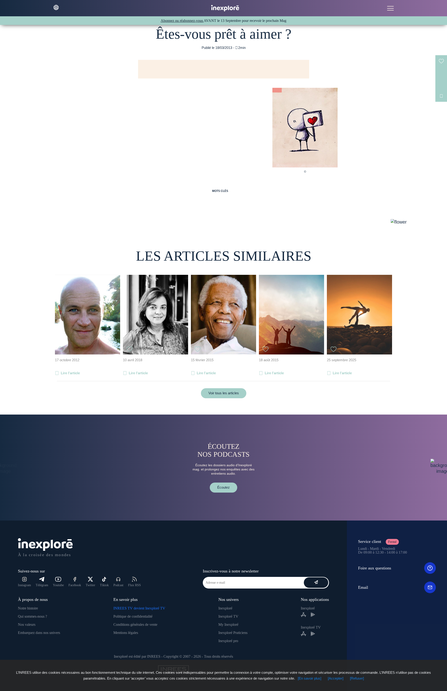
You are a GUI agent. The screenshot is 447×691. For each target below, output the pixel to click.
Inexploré (225, 608)
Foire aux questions (374, 568)
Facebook (74, 585)
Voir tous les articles (223, 393)
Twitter (90, 585)
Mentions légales (125, 633)
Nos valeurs (26, 624)
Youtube (58, 585)
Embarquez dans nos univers (39, 633)
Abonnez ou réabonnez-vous (182, 21)
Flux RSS (134, 585)
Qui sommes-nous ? (32, 616)
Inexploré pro (228, 641)
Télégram (42, 585)
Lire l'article (70, 373)
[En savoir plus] (309, 678)
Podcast (118, 585)
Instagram (24, 585)
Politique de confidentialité (132, 616)
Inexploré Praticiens (232, 633)
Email (363, 587)
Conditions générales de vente (135, 624)
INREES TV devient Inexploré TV (139, 608)
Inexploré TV (228, 616)
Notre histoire (28, 608)
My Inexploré (228, 624)
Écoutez (223, 487)
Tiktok (104, 585)
